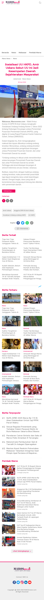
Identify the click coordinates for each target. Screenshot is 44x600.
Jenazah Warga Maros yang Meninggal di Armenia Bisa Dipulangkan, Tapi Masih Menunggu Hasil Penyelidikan (32, 262)
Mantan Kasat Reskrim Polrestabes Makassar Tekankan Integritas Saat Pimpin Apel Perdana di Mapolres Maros (22, 451)
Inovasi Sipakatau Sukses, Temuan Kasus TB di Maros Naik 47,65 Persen (28, 539)
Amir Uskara (7, 210)
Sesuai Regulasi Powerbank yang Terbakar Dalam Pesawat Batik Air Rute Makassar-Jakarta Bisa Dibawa (22, 429)
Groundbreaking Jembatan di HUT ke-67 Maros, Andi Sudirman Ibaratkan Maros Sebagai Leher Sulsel (29, 504)
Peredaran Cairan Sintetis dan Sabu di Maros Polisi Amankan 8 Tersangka (24, 437)
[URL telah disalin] (31, 223)
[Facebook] (18, 223)
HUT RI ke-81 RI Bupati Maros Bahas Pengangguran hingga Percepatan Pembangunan (32, 279)
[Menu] (2, 2)
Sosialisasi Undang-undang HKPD (14, 215)
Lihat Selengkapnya (21, 551)
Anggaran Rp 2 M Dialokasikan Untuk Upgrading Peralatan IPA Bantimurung (29, 491)
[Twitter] (22, 223)
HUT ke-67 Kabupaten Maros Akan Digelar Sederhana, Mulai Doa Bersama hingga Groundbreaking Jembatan (29, 528)
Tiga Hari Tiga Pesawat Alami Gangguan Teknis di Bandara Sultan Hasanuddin (10, 243)
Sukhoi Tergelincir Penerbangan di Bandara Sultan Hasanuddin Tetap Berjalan (9, 252)
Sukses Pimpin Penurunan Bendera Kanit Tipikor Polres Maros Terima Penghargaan (31, 243)
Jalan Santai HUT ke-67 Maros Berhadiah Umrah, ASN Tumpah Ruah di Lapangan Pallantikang (29, 516)
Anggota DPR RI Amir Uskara (24, 210)
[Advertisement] (22, 28)
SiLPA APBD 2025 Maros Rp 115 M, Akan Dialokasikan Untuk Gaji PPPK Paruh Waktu (22, 420)
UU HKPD (31, 215)
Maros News (6, 58)
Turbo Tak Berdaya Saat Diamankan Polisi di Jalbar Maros (32, 250)
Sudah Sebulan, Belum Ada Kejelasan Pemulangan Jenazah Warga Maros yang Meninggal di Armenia (11, 270)
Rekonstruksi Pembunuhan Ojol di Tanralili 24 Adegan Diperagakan (21, 443)
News (14, 53)
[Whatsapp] (27, 223)
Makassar (22, 53)
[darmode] (40, 2)
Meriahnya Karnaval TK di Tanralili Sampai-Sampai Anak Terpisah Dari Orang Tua (11, 278)
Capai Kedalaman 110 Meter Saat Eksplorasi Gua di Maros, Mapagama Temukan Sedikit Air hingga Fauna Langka (11, 262)
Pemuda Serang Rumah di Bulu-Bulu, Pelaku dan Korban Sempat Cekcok (31, 269)
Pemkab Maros (35, 53)
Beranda (5, 53)
